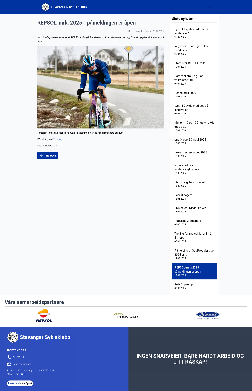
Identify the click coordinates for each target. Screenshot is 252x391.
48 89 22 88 (19, 357)
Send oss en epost (22, 364)
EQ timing (57, 139)
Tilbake (51, 155)
